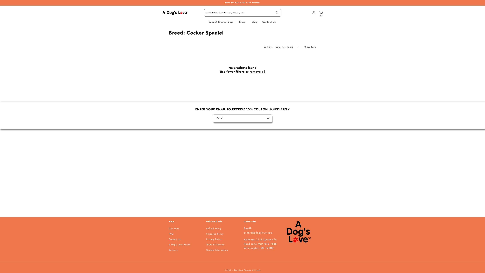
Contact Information (217, 250)
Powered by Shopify (252, 270)
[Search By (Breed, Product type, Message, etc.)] (277, 12)
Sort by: (268, 47)
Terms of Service (215, 244)
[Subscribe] (268, 118)
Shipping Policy (215, 233)
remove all (257, 72)
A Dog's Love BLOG (179, 244)
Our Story (174, 228)
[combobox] (242, 13)
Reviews (173, 250)
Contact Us (174, 239)
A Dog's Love (237, 270)
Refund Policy (213, 228)
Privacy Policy (214, 239)
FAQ (171, 233)
